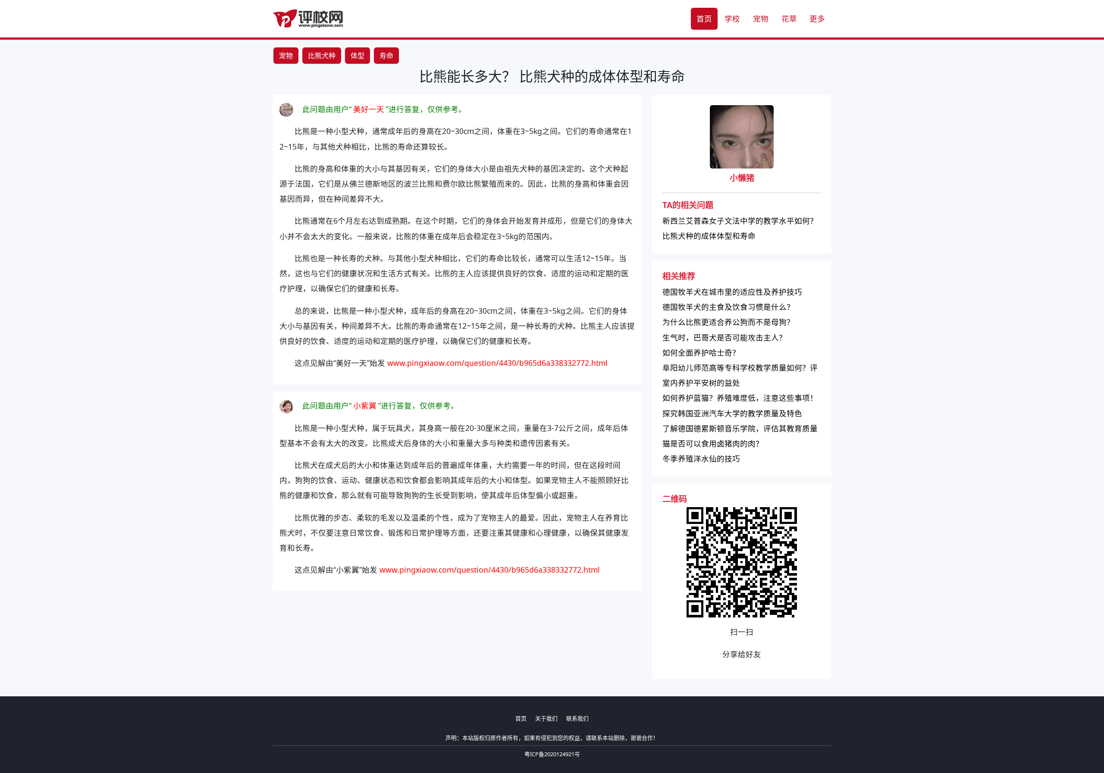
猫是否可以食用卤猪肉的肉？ (712, 443)
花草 (789, 18)
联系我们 (577, 718)
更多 (817, 18)
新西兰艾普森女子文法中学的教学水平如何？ (740, 220)
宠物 (760, 18)
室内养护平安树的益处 (701, 382)
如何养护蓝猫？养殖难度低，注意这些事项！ (740, 398)
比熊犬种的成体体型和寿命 (709, 236)
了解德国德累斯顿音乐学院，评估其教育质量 (740, 428)
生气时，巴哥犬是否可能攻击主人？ (724, 337)
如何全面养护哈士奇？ (701, 352)
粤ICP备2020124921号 (552, 754)
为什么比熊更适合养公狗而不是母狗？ (728, 322)
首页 (704, 18)
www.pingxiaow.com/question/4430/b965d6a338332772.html (497, 363)
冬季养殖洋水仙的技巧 (701, 458)
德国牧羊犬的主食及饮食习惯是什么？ (728, 307)
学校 (732, 18)
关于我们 (546, 718)
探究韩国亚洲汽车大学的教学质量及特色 (732, 413)
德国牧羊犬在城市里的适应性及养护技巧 (732, 292)
